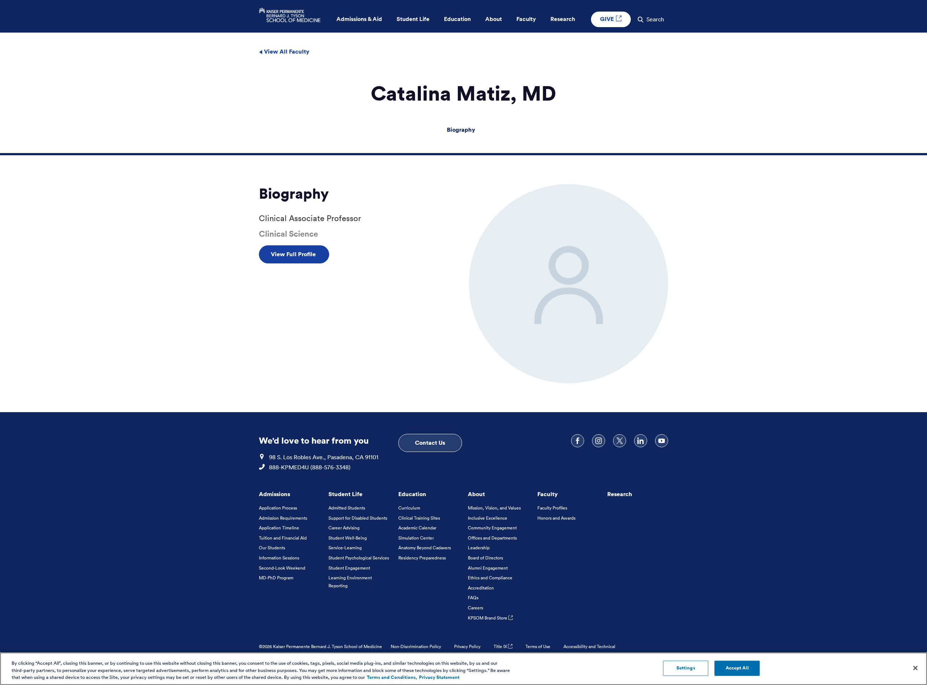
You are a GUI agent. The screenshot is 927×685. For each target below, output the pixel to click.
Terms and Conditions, (392, 677)
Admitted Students (346, 508)
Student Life (345, 494)
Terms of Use (537, 646)
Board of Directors (485, 558)
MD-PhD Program (276, 578)
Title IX (501, 646)
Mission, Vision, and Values (494, 508)
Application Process (278, 508)
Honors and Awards (556, 518)
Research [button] (562, 19)
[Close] (915, 668)
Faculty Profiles (552, 508)
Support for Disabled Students (357, 518)
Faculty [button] (526, 19)
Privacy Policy (467, 646)
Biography (461, 130)
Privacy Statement (439, 677)
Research (619, 494)
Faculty (547, 494)
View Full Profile (294, 254)
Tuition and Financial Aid (283, 538)
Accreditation (481, 588)
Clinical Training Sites (419, 518)
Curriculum (409, 508)
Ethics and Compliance (490, 578)
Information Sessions (279, 558)
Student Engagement (349, 568)
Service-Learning (345, 548)
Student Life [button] (413, 19)
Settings (685, 668)
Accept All (737, 668)
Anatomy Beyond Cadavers (424, 548)
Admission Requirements (283, 518)
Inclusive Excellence (487, 518)
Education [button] (457, 19)
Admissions (274, 494)
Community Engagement (492, 528)
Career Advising (344, 528)
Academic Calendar (417, 528)
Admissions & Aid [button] (359, 19)
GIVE (607, 19)
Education (412, 494)
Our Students (272, 548)
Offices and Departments (492, 538)
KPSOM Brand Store (488, 618)
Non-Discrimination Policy (416, 646)
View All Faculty (286, 51)
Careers (475, 608)
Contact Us (430, 443)
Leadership (479, 548)
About (476, 494)
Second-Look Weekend (282, 568)
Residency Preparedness (422, 558)
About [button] (493, 19)
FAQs (473, 598)
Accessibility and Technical (589, 646)
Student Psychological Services (358, 558)
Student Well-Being (347, 538)
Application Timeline (279, 528)
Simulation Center (416, 538)
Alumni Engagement (488, 568)
